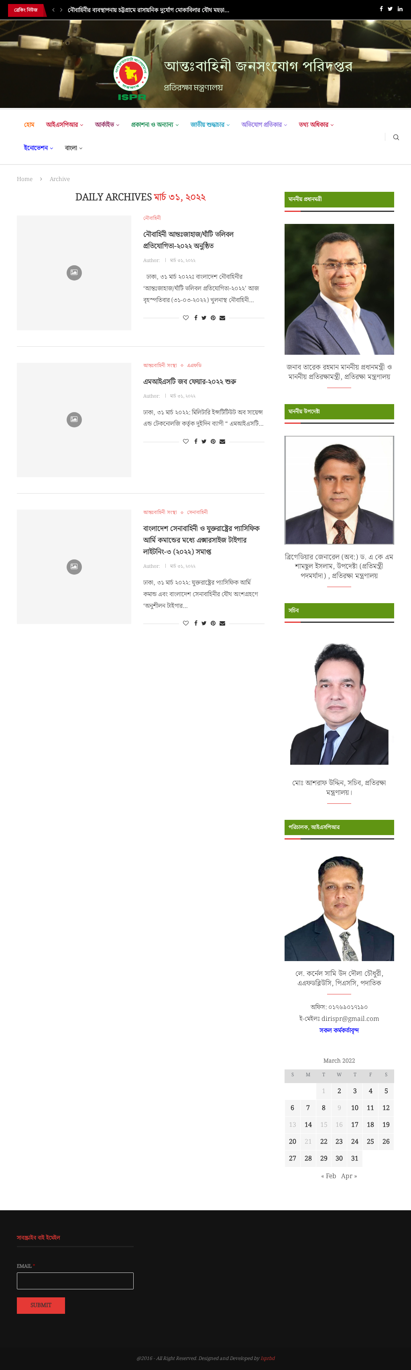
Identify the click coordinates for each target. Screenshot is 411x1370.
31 (354, 1159)
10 (354, 1108)
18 (370, 1125)
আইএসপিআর (62, 125)
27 (292, 1159)
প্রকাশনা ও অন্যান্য (152, 125)
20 (292, 1142)
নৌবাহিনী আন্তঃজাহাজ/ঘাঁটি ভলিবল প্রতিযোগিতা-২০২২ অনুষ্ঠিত (188, 240)
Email (26, 1266)
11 (370, 1108)
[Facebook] (381, 11)
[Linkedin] (400, 11)
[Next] (61, 10)
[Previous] (53, 10)
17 (354, 1125)
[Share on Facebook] (195, 318)
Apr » (349, 1176)
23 (339, 1142)
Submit (41, 1305)
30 (339, 1159)
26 (386, 1142)
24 (354, 1142)
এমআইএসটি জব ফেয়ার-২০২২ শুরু (189, 382)
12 (386, 1108)
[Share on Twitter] (204, 318)
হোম (29, 125)
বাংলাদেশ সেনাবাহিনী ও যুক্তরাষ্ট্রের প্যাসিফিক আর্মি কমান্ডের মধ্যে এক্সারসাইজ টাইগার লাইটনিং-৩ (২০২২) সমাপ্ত (201, 540)
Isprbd (267, 1358)
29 (324, 1159)
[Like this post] (186, 318)
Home (25, 179)
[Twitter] (390, 11)
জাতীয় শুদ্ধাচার (207, 125)
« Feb (328, 1176)
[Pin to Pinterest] (213, 318)
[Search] (396, 136)
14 (308, 1125)
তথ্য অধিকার (313, 125)
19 (386, 1125)
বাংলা (71, 148)
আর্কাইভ (104, 125)
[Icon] (74, 272)
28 (308, 1159)
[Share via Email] (222, 318)
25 (370, 1142)
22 (324, 1142)
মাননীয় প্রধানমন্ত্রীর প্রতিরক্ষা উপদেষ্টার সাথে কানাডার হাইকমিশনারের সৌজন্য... (153, 10)
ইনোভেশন (36, 148)
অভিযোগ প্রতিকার (262, 125)
